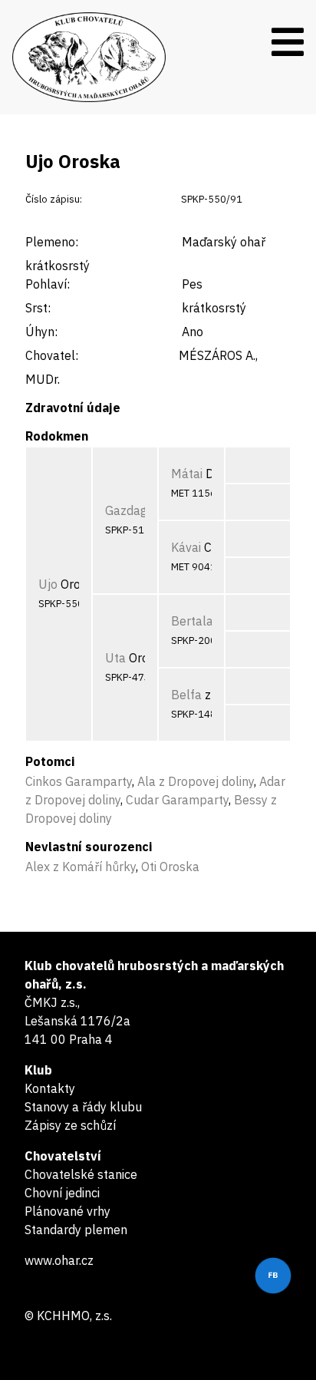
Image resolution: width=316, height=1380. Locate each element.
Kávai (186, 547)
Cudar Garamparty (177, 799)
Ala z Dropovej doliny (195, 781)
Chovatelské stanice (81, 1174)
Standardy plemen (76, 1229)
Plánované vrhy (67, 1211)
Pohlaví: (47, 284)
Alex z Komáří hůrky (80, 866)
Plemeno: (51, 241)
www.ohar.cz (59, 1260)
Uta (115, 657)
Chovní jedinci (62, 1192)
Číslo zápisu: (53, 199)
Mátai (186, 473)
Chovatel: (51, 355)
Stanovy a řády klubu (83, 1106)
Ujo (48, 584)
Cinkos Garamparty (78, 781)
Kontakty (50, 1088)
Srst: (38, 307)
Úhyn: (41, 331)
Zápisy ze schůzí (70, 1125)
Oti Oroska (170, 866)
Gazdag (126, 510)
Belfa (186, 694)
